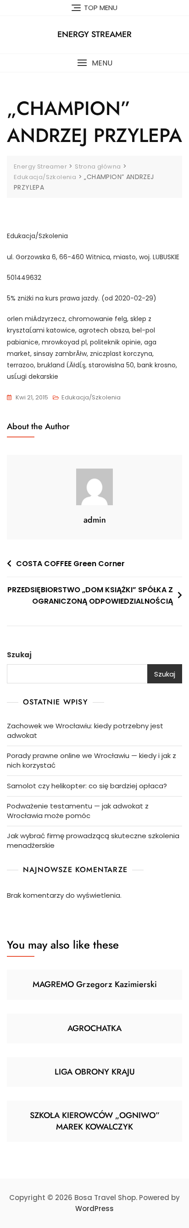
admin (94, 520)
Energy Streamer (94, 34)
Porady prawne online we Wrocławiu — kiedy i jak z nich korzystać (91, 760)
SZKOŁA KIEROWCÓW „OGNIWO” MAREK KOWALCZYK (95, 1121)
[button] (94, 63)
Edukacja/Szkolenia (91, 397)
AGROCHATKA (94, 1028)
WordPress (94, 1208)
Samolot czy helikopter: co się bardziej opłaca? (87, 786)
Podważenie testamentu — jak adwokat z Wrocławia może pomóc (78, 810)
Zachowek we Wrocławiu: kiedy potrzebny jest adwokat (85, 730)
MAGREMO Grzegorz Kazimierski (95, 984)
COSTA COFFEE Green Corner (70, 563)
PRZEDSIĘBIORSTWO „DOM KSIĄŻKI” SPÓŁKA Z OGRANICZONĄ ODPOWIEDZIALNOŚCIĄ (90, 595)
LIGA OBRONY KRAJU (95, 1072)
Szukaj (19, 655)
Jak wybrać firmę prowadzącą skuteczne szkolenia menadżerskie (93, 840)
